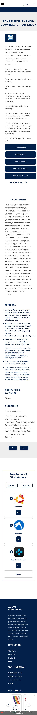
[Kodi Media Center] (19, 552)
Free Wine (26, 485)
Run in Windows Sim (20, 169)
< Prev (13, 448)
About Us (11, 654)
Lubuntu (18, 533)
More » (18, 575)
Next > (24, 448)
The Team (12, 651)
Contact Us (12, 658)
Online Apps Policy (15, 673)
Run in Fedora (20, 162)
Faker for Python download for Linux (18, 23)
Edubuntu (18, 506)
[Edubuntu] (19, 498)
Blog (10, 661)
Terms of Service (14, 680)
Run (18, 512)
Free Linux (11, 485)
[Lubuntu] (19, 525)
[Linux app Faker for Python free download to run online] (10, 38)
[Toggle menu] (2, 3)
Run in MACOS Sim (20, 176)
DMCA (10, 683)
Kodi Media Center (18, 560)
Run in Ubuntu (20, 154)
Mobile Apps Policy (15, 676)
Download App (20, 147)
